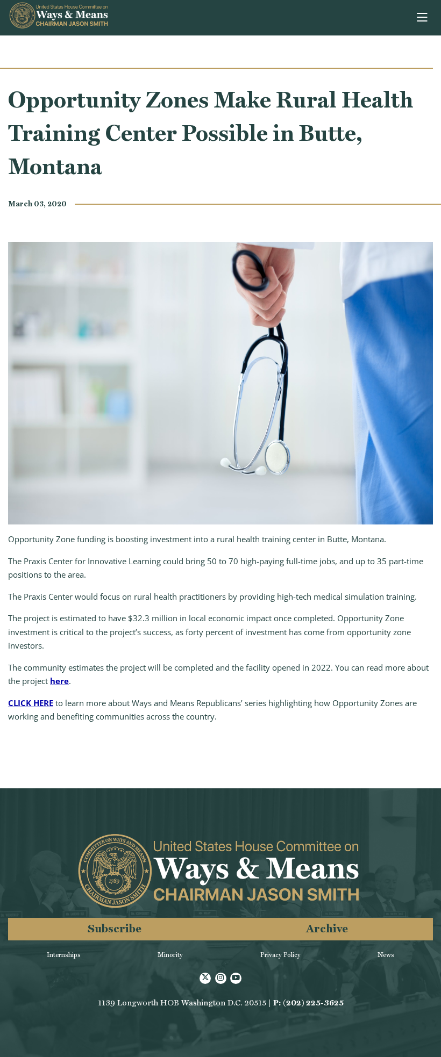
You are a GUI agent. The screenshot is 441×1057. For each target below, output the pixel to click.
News (386, 955)
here (59, 680)
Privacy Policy (280, 955)
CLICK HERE (30, 703)
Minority (170, 955)
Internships (64, 955)
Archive (327, 928)
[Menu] (423, 18)
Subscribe (114, 928)
